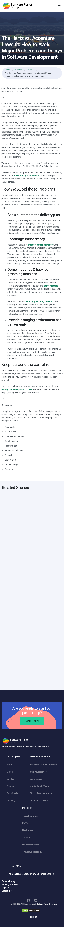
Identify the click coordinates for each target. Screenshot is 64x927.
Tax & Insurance (30, 816)
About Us (11, 764)
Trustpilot (32, 917)
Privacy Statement (11, 884)
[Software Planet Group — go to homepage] (17, 6)
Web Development (38, 772)
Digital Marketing (30, 845)
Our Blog (18, 70)
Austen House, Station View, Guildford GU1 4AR (32, 874)
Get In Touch (32, 720)
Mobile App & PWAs (39, 786)
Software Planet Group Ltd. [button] (47, 904)
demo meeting (51, 286)
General (30, 70)
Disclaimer (7, 891)
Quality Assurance (39, 800)
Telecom (26, 837)
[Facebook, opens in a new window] (28, 900)
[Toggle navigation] (59, 6)
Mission (11, 772)
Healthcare (27, 830)
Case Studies (13, 793)
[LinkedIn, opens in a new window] (35, 900)
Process (11, 786)
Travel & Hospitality (32, 852)
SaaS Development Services (43, 764)
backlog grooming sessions (40, 301)
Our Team (11, 779)
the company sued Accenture (28, 175)
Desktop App (36, 779)
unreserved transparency (40, 245)
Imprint (5, 887)
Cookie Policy (8, 881)
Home (7, 70)
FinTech (26, 823)
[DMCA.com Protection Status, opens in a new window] (31, 910)
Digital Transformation (41, 793)
